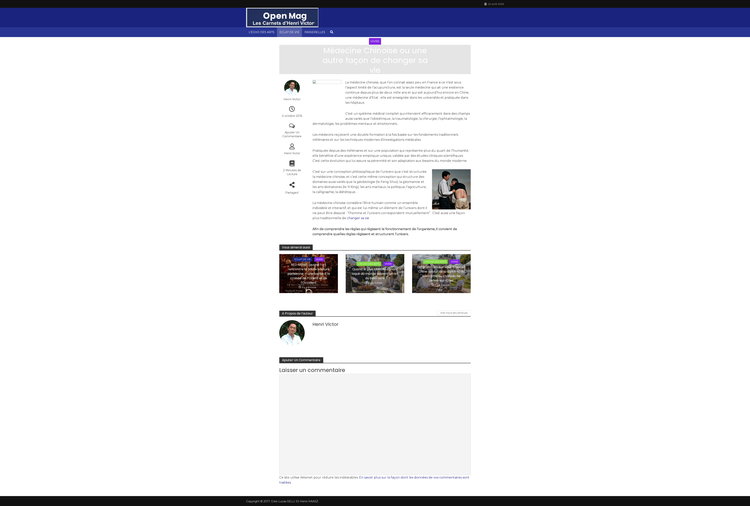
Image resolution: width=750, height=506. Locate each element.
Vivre (375, 41)
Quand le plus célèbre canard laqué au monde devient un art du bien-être (375, 273)
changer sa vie (358, 218)
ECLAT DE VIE (289, 32)
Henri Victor (371, 78)
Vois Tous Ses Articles (454, 313)
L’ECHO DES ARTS (261, 32)
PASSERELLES (314, 32)
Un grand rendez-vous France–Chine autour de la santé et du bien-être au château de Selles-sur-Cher (441, 274)
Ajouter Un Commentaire (292, 134)
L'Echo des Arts (369, 263)
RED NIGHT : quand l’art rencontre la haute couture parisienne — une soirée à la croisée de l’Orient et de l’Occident (309, 273)
